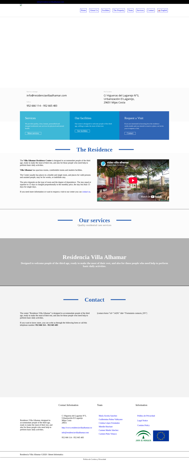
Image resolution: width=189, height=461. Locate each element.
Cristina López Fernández (109, 423)
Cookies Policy (143, 425)
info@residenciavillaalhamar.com (50, 2)
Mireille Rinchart (105, 427)
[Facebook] (167, 1)
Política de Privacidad (146, 416)
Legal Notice (142, 420)
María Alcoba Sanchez (108, 416)
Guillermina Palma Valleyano (111, 419)
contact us (86, 192)
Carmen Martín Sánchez (108, 430)
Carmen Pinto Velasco (108, 434)
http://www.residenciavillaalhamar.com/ (78, 428)
